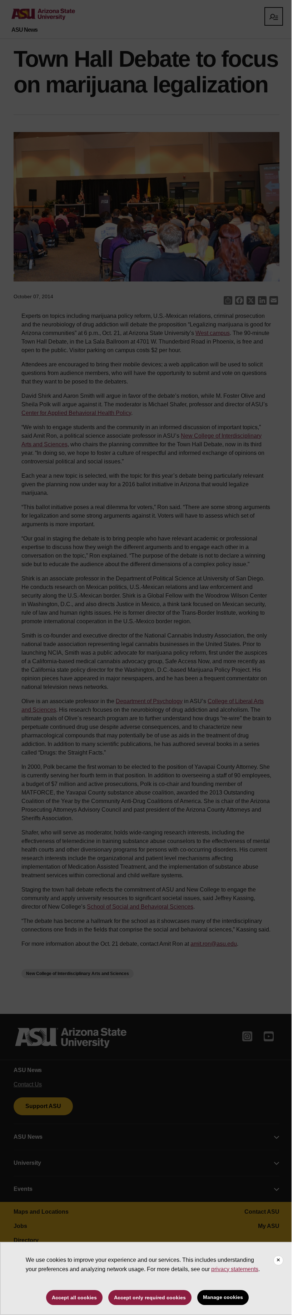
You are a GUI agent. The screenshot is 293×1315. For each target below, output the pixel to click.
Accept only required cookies (150, 1297)
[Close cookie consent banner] (278, 1260)
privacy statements (234, 1269)
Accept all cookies (74, 1297)
